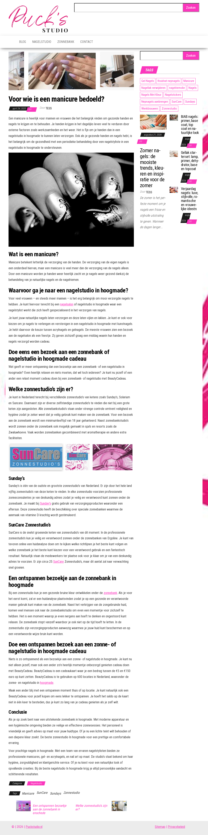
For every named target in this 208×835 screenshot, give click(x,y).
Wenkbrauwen (149, 108)
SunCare (58, 562)
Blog (22, 42)
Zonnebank (65, 42)
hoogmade (46, 683)
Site (157, 827)
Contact (86, 42)
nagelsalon (66, 304)
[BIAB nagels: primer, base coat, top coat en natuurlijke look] (174, 117)
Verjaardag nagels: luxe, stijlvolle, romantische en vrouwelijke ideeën (189, 199)
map (162, 827)
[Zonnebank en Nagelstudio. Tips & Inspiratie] (10, 42)
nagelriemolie (177, 88)
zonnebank (110, 593)
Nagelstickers (173, 95)
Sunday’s (45, 503)
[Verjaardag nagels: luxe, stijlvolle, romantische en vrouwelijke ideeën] (174, 189)
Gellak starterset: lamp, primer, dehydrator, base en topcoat (190, 160)
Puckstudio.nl (34, 827)
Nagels (192, 88)
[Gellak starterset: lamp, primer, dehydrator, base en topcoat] (174, 153)
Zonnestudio (71, 793)
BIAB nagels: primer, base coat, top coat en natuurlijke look (190, 124)
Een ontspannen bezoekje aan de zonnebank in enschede (49, 809)
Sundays (55, 793)
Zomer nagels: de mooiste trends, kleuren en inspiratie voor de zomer (152, 167)
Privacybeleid (176, 827)
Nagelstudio (41, 42)
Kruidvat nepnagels (169, 81)
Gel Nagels (147, 81)
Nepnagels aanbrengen (154, 101)
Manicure (28, 793)
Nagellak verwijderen (153, 88)
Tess (49, 108)
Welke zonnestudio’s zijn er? (91, 807)
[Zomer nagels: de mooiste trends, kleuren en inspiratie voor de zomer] (153, 122)
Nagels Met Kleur (151, 95)
